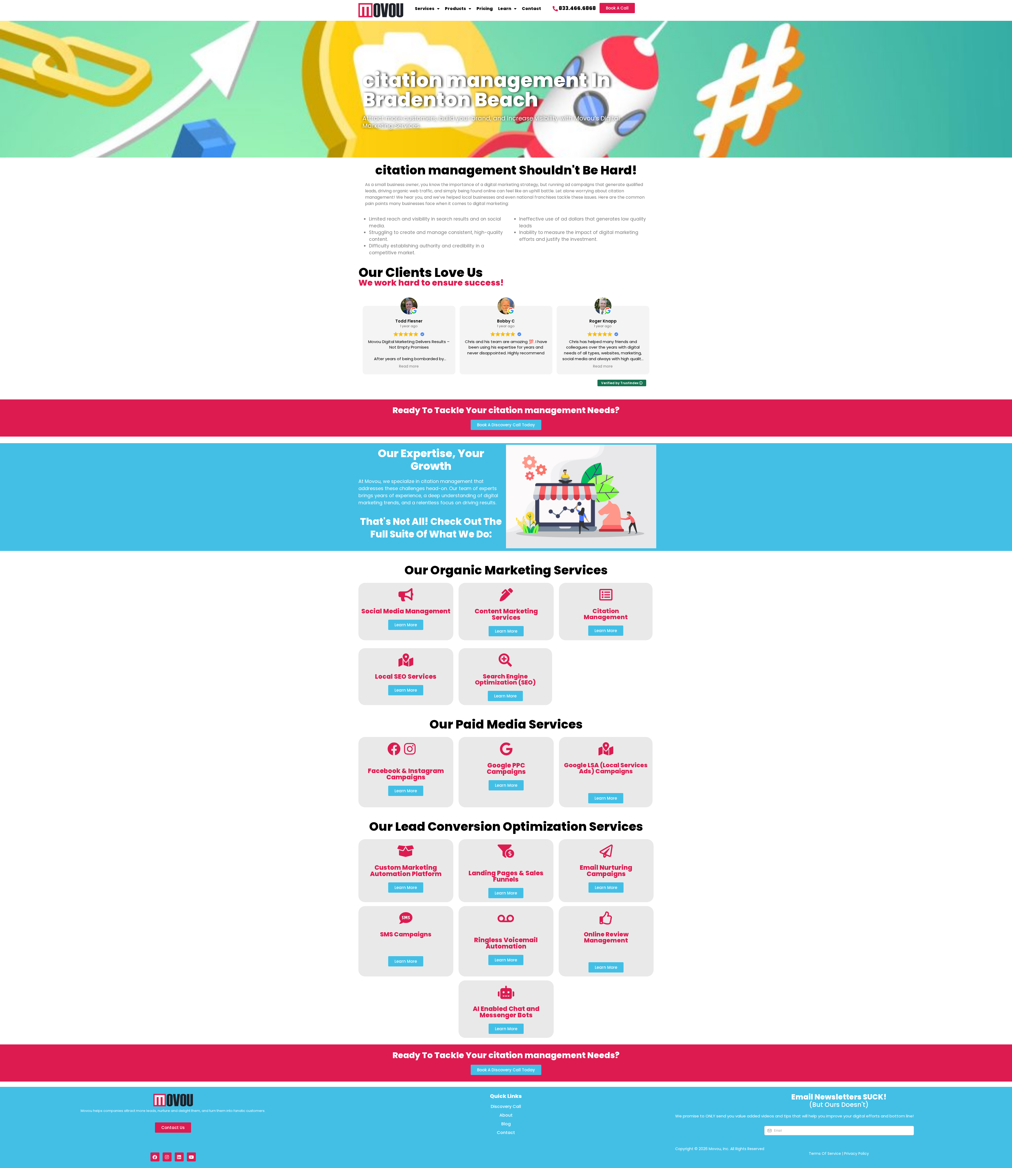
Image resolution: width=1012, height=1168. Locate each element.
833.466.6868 (577, 8)
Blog (506, 1124)
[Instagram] (167, 1156)
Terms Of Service (825, 1153)
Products (455, 9)
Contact (531, 9)
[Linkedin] (179, 1156)
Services (424, 9)
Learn (504, 9)
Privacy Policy (856, 1153)
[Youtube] (191, 1156)
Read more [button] (409, 366)
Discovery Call (506, 1106)
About (506, 1115)
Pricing (484, 9)
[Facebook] (154, 1156)
